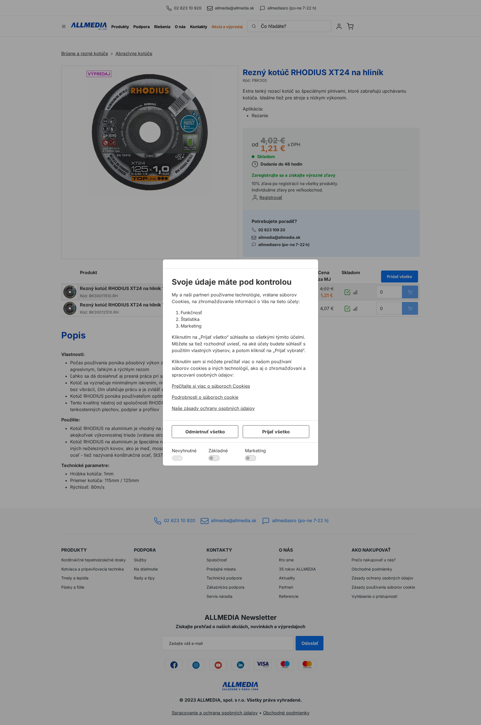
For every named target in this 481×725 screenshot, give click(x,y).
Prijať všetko (276, 431)
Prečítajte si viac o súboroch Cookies (211, 386)
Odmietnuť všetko (205, 431)
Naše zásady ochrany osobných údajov (213, 408)
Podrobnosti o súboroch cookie (205, 397)
